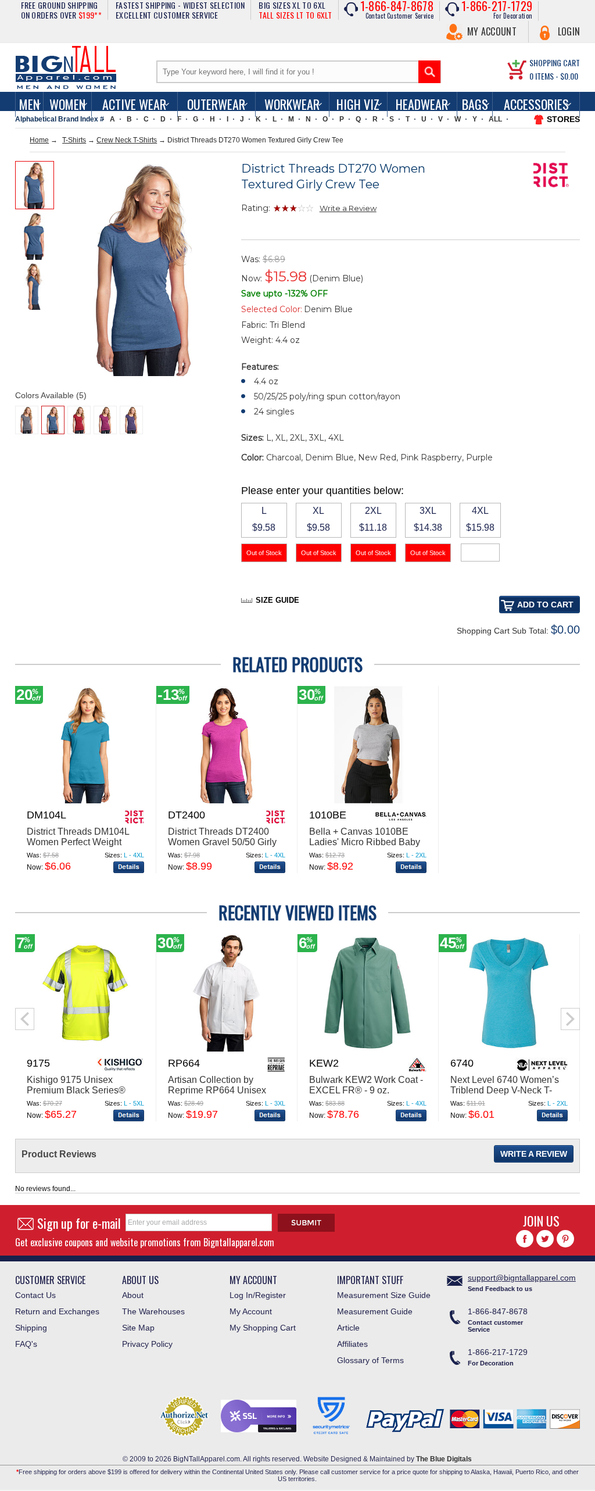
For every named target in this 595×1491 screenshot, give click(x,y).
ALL (495, 119)
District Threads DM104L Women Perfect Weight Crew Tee (78, 842)
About (133, 1295)
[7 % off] (85, 1049)
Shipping (31, 1327)
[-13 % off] (227, 801)
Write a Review (348, 208)
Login (569, 31)
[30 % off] (368, 801)
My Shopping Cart (263, 1327)
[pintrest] (565, 1238)
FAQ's (26, 1344)
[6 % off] (368, 1049)
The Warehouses (153, 1311)
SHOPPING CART (554, 62)
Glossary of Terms (370, 1360)
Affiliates (352, 1344)
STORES (563, 119)
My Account (492, 31)
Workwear (292, 104)
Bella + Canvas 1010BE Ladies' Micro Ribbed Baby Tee (364, 842)
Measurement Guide (375, 1311)
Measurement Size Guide (384, 1295)
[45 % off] (509, 1049)
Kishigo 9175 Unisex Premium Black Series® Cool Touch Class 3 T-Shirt (82, 1090)
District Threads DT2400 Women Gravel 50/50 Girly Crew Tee (222, 842)
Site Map (138, 1327)
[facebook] (524, 1238)
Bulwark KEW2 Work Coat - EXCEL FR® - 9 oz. (366, 1085)
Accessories (536, 104)
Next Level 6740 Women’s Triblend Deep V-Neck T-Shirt (504, 1090)
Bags (475, 104)
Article (348, 1327)
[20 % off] (85, 801)
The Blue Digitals (444, 1459)
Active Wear (134, 104)
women (67, 104)
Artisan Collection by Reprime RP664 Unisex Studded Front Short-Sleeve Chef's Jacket (225, 1095)
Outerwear (216, 104)
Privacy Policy (147, 1344)
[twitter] (545, 1238)
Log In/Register (258, 1295)
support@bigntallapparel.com (522, 1277)
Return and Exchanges (57, 1311)
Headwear (422, 104)
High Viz (357, 104)
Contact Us (35, 1295)
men (29, 104)
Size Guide (277, 600)
